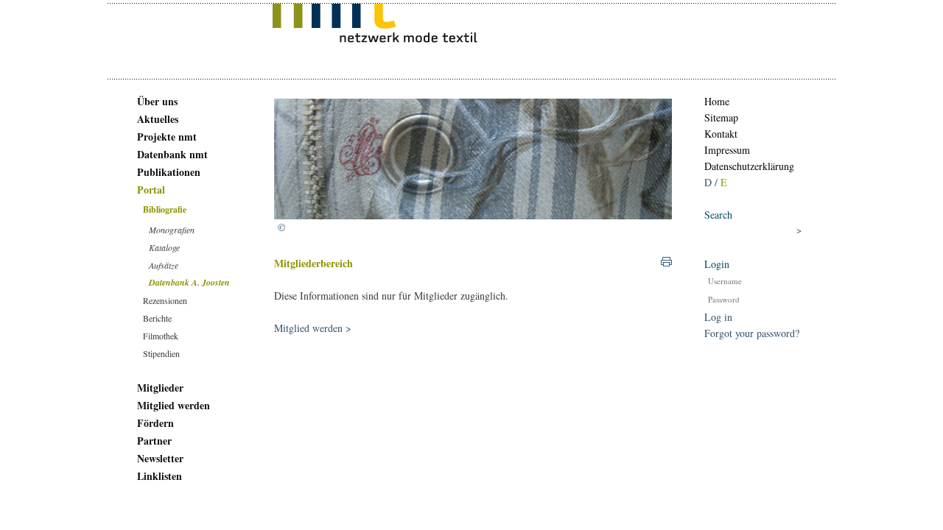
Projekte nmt (167, 136)
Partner (154, 440)
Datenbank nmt (172, 154)
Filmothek (160, 336)
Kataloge (164, 247)
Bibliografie (164, 209)
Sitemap (721, 117)
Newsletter (160, 458)
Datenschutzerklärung (749, 166)
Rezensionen (165, 300)
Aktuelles (157, 119)
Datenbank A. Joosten (189, 282)
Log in (718, 317)
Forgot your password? (751, 333)
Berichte (157, 318)
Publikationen (168, 172)
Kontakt (720, 134)
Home (716, 101)
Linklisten (159, 476)
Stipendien (161, 353)
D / (712, 182)
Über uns (157, 101)
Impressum (727, 150)
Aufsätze (163, 265)
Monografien (171, 230)
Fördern (155, 423)
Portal (151, 189)
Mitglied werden (173, 405)
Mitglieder (160, 387)
